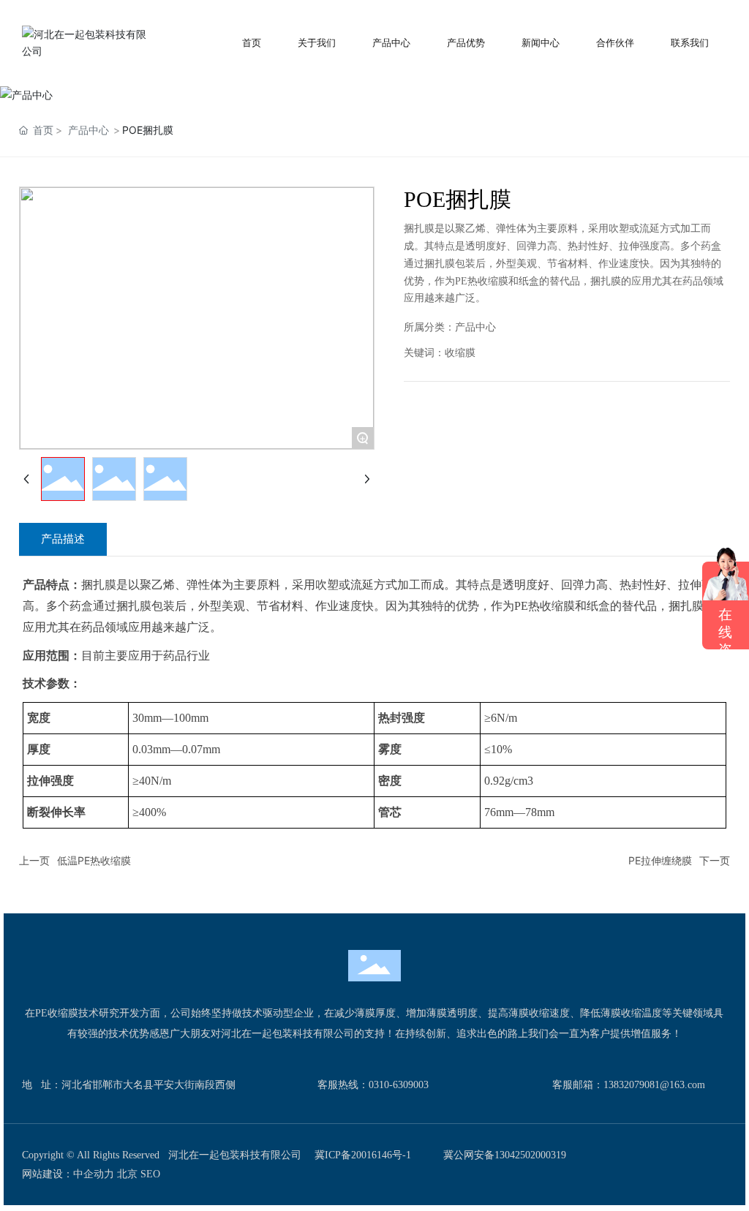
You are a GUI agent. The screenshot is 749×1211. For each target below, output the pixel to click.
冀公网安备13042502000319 (504, 1155)
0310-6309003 (399, 1084)
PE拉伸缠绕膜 (660, 860)
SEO (150, 1174)
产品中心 (88, 130)
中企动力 (93, 1174)
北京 (127, 1174)
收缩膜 (460, 352)
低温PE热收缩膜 (94, 860)
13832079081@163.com (654, 1084)
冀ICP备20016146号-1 (363, 1155)
